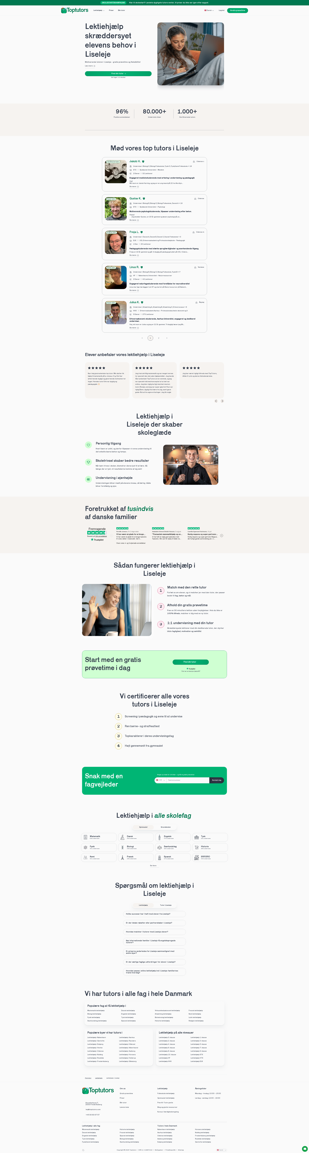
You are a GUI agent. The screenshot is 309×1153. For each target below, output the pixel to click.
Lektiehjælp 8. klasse (167, 1051)
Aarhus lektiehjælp (164, 1133)
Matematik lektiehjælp (96, 1011)
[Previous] (216, 401)
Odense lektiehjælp (164, 1136)
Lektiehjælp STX (197, 1055)
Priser (122, 1098)
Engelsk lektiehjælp (128, 1014)
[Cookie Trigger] (83, 1150)
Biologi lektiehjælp (94, 1014)
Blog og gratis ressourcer (167, 1107)
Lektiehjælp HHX (165, 1061)
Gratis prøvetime (126, 1093)
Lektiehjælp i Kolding (95, 1055)
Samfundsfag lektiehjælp (97, 1021)
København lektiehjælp (166, 1129)
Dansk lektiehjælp (128, 1011)
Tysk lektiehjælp (127, 1017)
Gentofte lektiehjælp (203, 1142)
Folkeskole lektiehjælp (166, 1093)
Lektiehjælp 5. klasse (199, 1044)
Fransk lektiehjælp (196, 1011)
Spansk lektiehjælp (128, 1021)
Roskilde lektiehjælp (202, 1139)
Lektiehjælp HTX (197, 1058)
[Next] (222, 401)
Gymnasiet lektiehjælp (166, 1098)
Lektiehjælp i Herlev (95, 1048)
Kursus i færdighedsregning (168, 1112)
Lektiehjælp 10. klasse (167, 1055)
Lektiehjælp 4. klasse (167, 1044)
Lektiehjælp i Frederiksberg (98, 1061)
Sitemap (181, 1150)
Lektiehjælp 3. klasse (199, 1041)
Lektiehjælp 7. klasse (199, 1048)
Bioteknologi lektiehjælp (164, 1017)
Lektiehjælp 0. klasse (167, 1037)
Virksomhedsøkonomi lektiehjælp (167, 1011)
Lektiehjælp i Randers (127, 1041)
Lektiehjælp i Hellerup (127, 1058)
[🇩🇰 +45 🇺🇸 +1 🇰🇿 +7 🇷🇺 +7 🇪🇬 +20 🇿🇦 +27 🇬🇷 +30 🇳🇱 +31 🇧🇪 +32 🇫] (160, 780)
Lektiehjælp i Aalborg (127, 1051)
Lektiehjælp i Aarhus (127, 1037)
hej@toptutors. (91, 1110)
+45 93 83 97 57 (93, 1115)
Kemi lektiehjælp (195, 1014)
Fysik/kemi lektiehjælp (90, 1142)
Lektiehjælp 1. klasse (199, 1037)
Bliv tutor (123, 1103)
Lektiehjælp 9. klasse (199, 1051)
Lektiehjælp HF (164, 1058)
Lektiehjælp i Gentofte (95, 1041)
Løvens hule (124, 1107)
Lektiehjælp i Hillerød (127, 1044)
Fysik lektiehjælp (93, 1017)
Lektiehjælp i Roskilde (95, 1058)
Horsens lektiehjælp (202, 1129)
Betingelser (159, 1150)
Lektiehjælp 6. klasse (167, 1048)
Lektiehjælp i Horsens (127, 1055)
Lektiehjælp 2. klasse (167, 1041)
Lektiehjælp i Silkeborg (127, 1061)
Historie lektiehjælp (162, 1021)
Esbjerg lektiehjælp (164, 1142)
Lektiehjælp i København (96, 1037)
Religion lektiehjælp (196, 1021)
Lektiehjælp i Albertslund (128, 1048)
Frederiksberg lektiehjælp (205, 1136)
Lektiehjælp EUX (197, 1061)
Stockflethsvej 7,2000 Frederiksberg (93, 1104)
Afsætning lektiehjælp (163, 1014)
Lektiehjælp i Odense (95, 1051)
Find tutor (88, 1078)
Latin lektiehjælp (195, 1017)
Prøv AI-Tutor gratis (165, 1103)
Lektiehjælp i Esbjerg (95, 1044)
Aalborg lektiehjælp (164, 1139)
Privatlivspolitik (170, 1150)
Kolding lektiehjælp (202, 1133)
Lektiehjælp (98, 1078)
